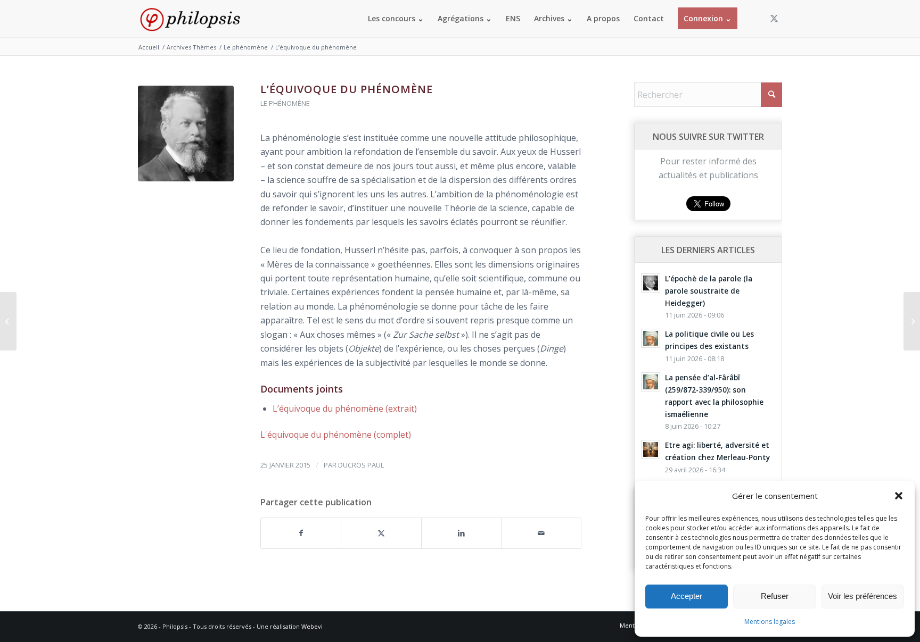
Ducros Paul (361, 465)
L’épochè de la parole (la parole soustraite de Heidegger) (708, 290)
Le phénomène (285, 103)
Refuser (774, 596)
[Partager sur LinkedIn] (461, 533)
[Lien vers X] (774, 18)
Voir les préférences (862, 596)
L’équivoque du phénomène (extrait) (345, 408)
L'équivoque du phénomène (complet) (335, 434)
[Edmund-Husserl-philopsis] (186, 133)
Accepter (686, 596)
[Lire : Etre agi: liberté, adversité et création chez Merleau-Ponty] (650, 449)
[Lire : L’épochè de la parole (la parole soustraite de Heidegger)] (650, 283)
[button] (898, 495)
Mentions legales (769, 621)
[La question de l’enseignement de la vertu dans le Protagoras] (911, 321)
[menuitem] (396, 18)
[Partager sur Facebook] (301, 533)
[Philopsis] (190, 18)
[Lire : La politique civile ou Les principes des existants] (650, 338)
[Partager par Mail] (541, 533)
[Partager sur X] (381, 533)
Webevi (312, 626)
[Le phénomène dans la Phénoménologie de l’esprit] (8, 321)
